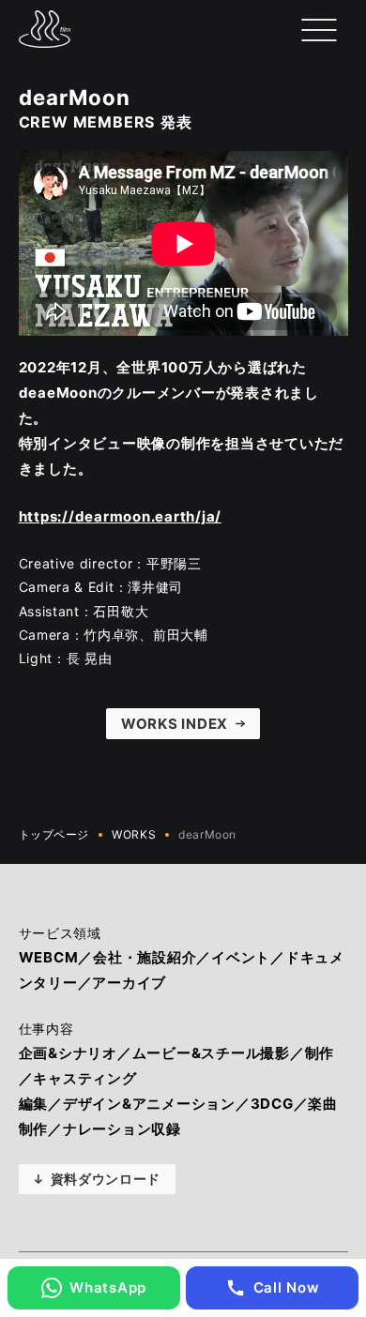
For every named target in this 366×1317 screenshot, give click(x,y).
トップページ (54, 834)
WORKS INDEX (174, 724)
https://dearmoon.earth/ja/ (120, 516)
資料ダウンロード (106, 1179)
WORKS (134, 834)
